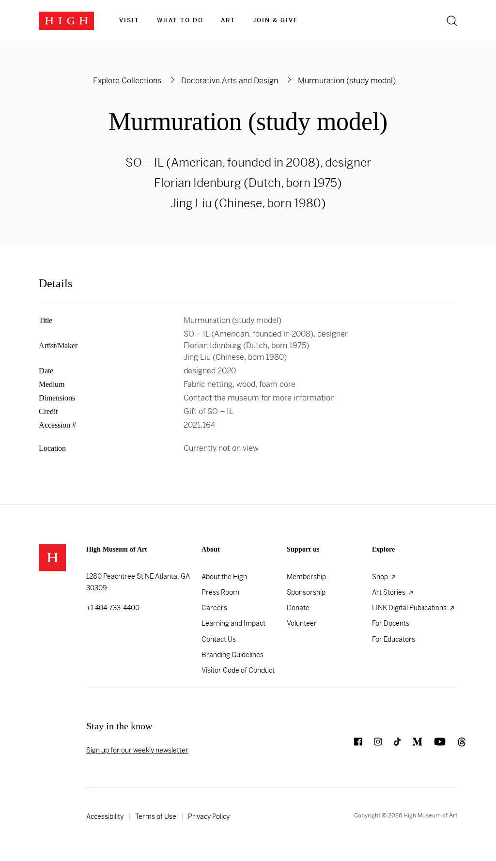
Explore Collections (127, 81)
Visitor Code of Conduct (238, 670)
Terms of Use (155, 816)
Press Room (220, 592)
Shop (380, 576)
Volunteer (302, 623)
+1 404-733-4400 (113, 607)
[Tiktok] (391, 745)
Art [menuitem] (228, 20)
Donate (298, 607)
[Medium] (411, 745)
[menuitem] (129, 21)
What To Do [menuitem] (180, 20)
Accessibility (105, 816)
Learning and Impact (233, 623)
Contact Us (219, 639)
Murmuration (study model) (248, 121)
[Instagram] (372, 745)
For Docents (390, 623)
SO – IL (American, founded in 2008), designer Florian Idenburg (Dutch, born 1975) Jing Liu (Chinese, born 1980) (248, 183)
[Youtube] (434, 745)
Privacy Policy (209, 816)
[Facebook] (352, 745)
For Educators (393, 639)
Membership (306, 576)
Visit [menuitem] (129, 20)
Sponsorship (306, 592)
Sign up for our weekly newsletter (137, 750)
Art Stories (389, 592)
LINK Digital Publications (410, 607)
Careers (214, 607)
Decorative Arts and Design (229, 81)
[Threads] (451, 745)
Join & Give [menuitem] (275, 20)
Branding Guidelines (233, 654)
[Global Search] (452, 20)
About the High (224, 576)
